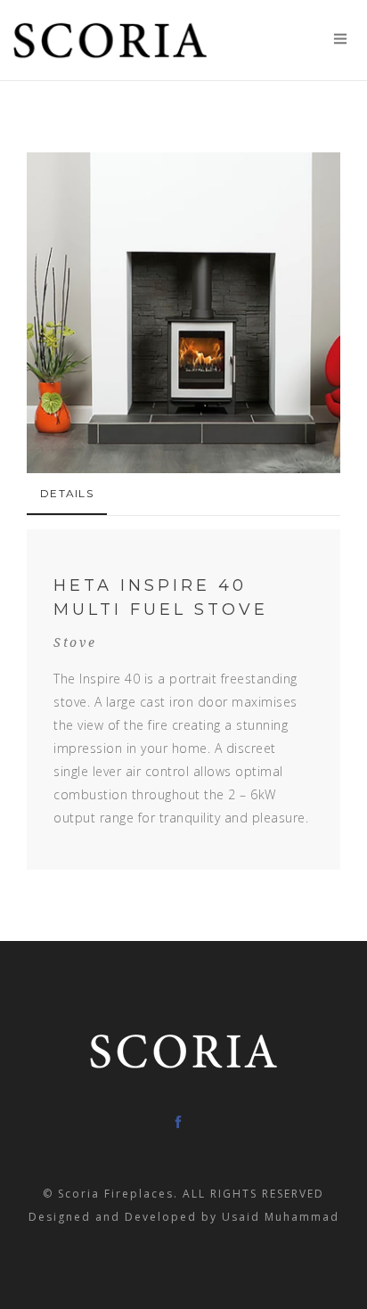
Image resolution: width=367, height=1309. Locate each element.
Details (67, 493)
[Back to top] (339, 1281)
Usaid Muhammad (280, 1216)
